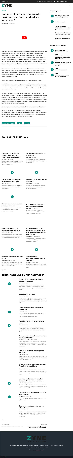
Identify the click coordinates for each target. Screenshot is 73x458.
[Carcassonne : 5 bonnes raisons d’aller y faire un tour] (9, 397)
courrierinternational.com (24, 339)
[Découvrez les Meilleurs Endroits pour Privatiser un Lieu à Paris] (9, 368)
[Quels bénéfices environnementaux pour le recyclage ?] (36, 249)
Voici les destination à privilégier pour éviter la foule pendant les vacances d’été (62, 28)
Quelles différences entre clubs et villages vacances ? (31, 280)
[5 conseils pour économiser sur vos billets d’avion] (9, 410)
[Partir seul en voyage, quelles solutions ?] (36, 172)
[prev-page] (2, 270)
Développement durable (8, 123)
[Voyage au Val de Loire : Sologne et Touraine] (9, 355)
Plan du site (4, 456)
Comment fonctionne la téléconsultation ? (12, 426)
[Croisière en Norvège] (52, 22)
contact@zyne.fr (40, 449)
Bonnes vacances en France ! (12, 204)
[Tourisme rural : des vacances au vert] (12, 249)
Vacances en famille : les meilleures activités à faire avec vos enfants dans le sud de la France (36, 231)
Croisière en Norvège (60, 22)
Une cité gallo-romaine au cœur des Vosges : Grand (62, 16)
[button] (69, 5)
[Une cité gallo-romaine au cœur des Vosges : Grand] (52, 16)
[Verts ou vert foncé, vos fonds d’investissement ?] (12, 221)
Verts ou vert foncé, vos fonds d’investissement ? (11, 229)
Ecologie (19, 123)
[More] (26, 130)
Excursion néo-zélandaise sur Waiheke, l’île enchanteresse (63, 33)
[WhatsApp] (22, 130)
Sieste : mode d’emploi (61, 70)
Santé (56, 54)
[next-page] (5, 270)
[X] (16, 130)
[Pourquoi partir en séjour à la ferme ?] (52, 39)
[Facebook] (12, 130)
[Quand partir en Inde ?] (9, 298)
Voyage (4, 10)
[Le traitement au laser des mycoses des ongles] (52, 75)
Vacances (27, 123)
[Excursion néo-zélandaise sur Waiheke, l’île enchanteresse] (9, 340)
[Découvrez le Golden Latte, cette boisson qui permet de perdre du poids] (52, 56)
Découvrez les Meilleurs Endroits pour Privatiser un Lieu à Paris (32, 365)
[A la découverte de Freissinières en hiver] (9, 325)
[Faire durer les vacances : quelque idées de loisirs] (36, 197)
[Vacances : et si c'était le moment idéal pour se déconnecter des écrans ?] (12, 146)
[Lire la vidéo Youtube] (24, 38)
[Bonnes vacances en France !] (12, 196)
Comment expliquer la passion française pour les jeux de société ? (63, 64)
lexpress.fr (4, 232)
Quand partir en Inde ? (27, 294)
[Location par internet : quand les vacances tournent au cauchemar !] (9, 383)
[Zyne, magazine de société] (7, 5)
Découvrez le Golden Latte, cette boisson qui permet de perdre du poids (62, 57)
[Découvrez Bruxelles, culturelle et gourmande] (9, 312)
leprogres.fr (4, 159)
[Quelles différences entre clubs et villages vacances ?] (9, 283)
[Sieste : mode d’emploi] (52, 69)
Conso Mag (5, 23)
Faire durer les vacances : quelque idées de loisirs (35, 205)
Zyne (3, 183)
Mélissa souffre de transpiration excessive (61, 51)
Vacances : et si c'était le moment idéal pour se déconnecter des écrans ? (11, 155)
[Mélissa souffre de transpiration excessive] (52, 50)
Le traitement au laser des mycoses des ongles (62, 75)
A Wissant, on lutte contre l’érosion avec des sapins (11, 180)
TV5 (20, 311)
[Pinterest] (19, 130)
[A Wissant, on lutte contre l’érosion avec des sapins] (12, 172)
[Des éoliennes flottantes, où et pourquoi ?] (36, 146)
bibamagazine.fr (29, 236)
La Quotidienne (29, 183)
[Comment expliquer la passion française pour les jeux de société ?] (52, 63)
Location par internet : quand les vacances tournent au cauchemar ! (31, 380)
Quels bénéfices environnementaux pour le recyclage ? (35, 258)
